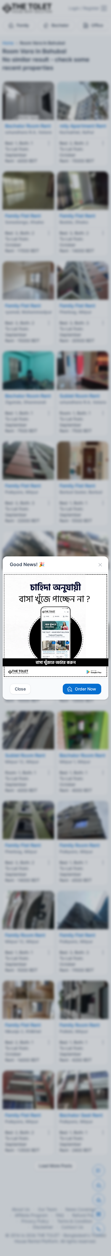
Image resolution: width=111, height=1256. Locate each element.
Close (20, 688)
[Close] (100, 564)
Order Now (85, 688)
